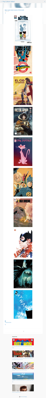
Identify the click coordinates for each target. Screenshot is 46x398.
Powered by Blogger (23, 396)
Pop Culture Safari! (9, 1)
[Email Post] (5, 321)
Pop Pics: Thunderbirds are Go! (16, 392)
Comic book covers (8, 322)
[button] (5, 13)
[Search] (16, 1)
